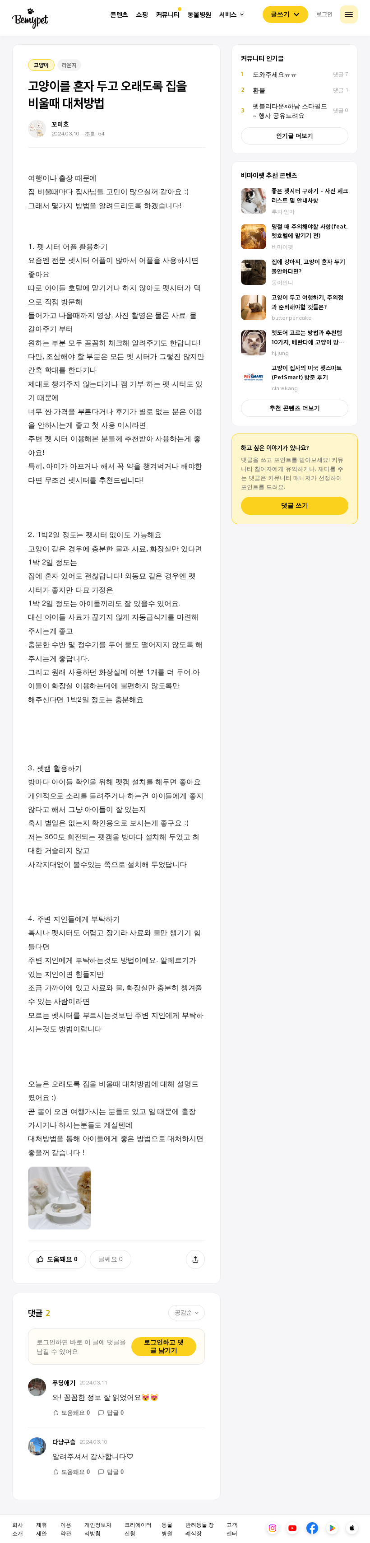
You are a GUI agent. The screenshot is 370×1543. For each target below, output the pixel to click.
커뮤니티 (168, 14)
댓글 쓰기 (294, 505)
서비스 (228, 14)
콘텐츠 (119, 14)
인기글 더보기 (294, 135)
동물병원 (199, 14)
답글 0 (115, 1412)
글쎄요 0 (110, 1259)
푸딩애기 (64, 1382)
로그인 (324, 14)
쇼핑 (142, 14)
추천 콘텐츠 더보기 (294, 408)
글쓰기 (280, 14)
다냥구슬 (64, 1441)
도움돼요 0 (62, 1259)
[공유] (195, 1259)
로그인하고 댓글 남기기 (164, 1346)
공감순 (183, 1312)
